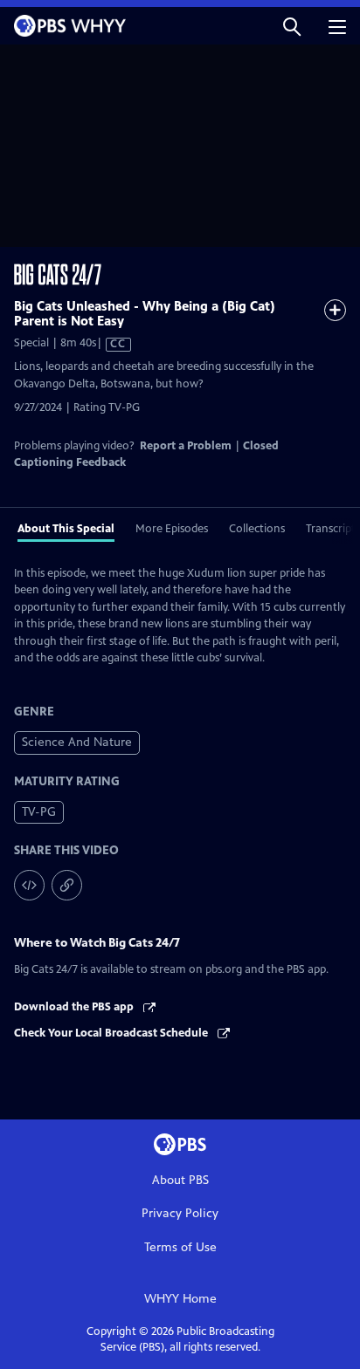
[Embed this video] (29, 885)
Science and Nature (77, 742)
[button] (292, 25)
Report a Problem (186, 446)
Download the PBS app (75, 1007)
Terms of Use (180, 1247)
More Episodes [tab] (171, 529)
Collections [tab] (257, 529)
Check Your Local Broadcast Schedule (112, 1033)
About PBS (180, 1180)
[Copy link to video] (67, 885)
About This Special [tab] (65, 529)
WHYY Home (180, 1298)
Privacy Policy (180, 1213)
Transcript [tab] (331, 529)
